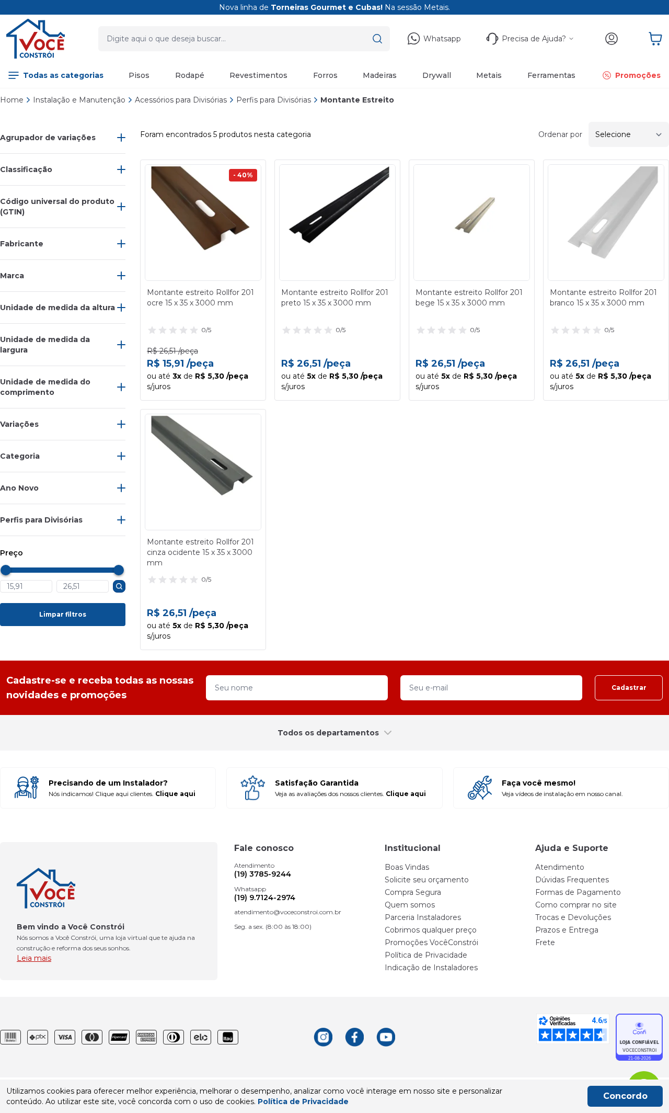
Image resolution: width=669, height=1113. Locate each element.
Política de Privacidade (426, 955)
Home (12, 100)
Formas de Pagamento (578, 892)
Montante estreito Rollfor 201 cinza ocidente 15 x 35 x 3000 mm (200, 552)
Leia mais (34, 958)
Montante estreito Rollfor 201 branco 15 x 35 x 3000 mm (603, 298)
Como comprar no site (576, 905)
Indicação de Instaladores (431, 967)
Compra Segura (413, 892)
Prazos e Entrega (566, 930)
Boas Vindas (407, 867)
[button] (377, 38)
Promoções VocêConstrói (431, 942)
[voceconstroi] (35, 38)
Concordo (625, 1096)
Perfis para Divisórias (273, 100)
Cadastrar (629, 687)
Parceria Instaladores (423, 917)
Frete (545, 942)
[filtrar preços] (119, 586)
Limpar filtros (62, 614)
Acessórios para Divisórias (181, 100)
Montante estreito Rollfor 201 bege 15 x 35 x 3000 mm (469, 298)
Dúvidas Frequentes (572, 879)
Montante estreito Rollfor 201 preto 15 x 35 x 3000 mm (334, 298)
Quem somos (410, 905)
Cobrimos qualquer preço (431, 930)
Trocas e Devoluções (573, 917)
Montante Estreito (357, 100)
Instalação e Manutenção (79, 100)
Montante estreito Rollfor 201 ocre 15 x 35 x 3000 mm (200, 298)
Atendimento (559, 867)
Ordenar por (560, 134)
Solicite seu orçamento (427, 879)
